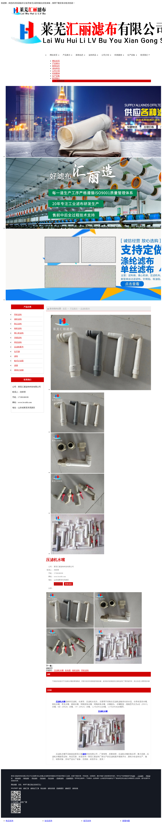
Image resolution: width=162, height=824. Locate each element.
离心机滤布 (19, 333)
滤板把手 (49, 668)
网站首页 (56, 61)
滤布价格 (75, 788)
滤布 (16, 356)
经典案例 (56, 73)
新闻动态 (56, 66)
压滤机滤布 (60, 778)
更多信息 (68, 584)
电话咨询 (9, 821)
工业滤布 (140, 776)
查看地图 (126, 821)
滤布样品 (56, 68)
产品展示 (56, 63)
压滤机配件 (19, 347)
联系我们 (56, 78)
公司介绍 (56, 71)
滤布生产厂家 (34, 788)
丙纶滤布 (18, 315)
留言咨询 (58, 584)
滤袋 (16, 365)
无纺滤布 (43, 778)
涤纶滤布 (18, 319)
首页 (65, 309)
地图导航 (61, 81)
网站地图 (14, 784)
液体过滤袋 (19, 370)
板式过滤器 (19, 361)
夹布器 (68, 670)
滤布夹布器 (51, 788)
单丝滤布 (18, 342)
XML (19, 784)
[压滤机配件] (101, 749)
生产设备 (56, 76)
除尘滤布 (18, 324)
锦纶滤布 (18, 328)
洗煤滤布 (18, 338)
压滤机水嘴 (59, 670)
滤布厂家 (26, 788)
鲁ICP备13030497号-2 (34, 784)
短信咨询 (48, 821)
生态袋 (17, 352)
